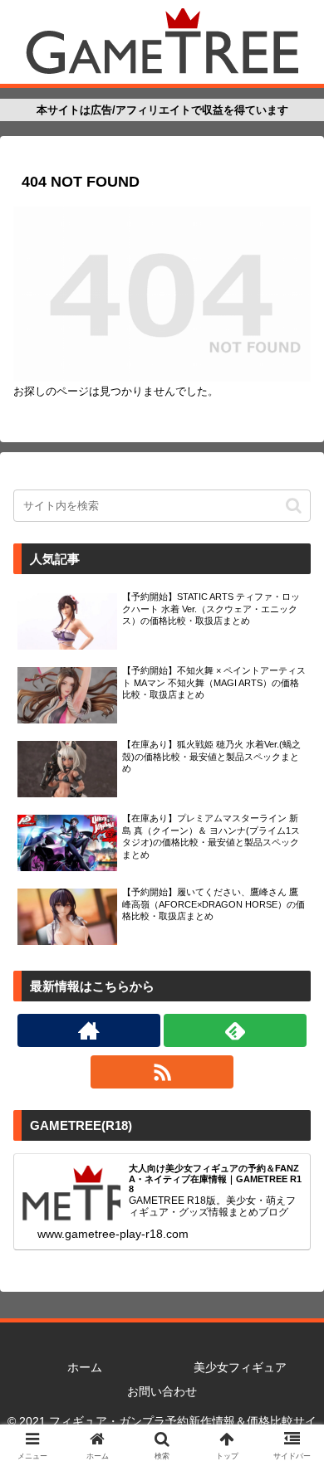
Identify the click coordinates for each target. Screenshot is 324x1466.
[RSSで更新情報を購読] (162, 1072)
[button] (293, 505)
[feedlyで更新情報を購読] (235, 1030)
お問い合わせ (162, 1391)
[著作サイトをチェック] (88, 1030)
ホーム (84, 1367)
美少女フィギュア (240, 1367)
